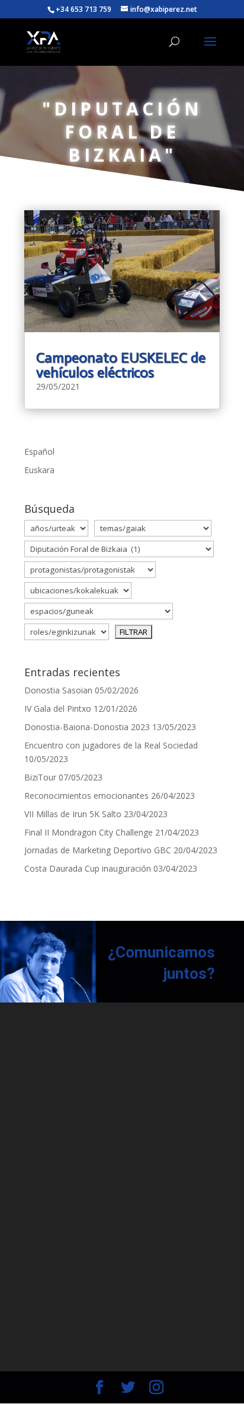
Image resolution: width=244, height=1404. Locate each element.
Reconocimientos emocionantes (86, 795)
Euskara (39, 470)
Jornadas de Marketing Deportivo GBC (97, 850)
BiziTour (40, 777)
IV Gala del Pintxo (57, 708)
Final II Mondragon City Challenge (88, 832)
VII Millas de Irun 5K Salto (72, 814)
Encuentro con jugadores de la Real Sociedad (111, 745)
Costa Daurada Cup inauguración (87, 868)
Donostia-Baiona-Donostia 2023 (87, 726)
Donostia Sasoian (58, 690)
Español (39, 451)
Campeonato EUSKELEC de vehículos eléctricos (121, 365)
